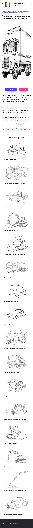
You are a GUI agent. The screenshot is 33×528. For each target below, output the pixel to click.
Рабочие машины (22, 121)
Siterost (21, 523)
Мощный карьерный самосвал (14, 183)
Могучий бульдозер (10, 443)
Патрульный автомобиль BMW (14, 514)
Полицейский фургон (11, 301)
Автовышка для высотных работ (15, 490)
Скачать (23, 89)
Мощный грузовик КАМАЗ (12, 372)
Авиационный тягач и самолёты (15, 207)
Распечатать (11, 89)
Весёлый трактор (10, 159)
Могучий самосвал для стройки (15, 396)
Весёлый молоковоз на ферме (14, 348)
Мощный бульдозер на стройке (15, 254)
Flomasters (19, 3)
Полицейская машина (11, 325)
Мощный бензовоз (10, 277)
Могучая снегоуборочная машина (15, 419)
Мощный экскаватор (11, 230)
